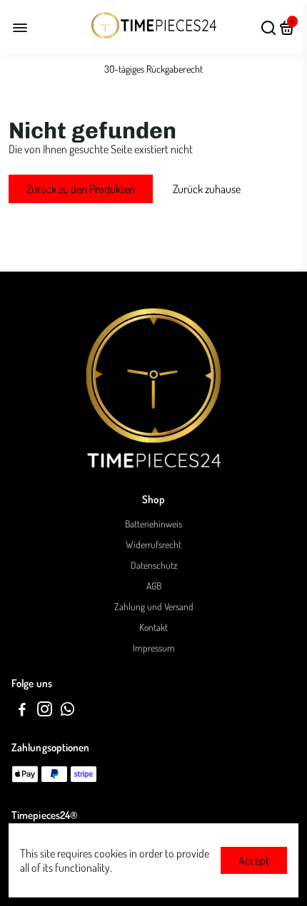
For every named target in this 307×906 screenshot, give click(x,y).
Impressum (154, 648)
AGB (153, 586)
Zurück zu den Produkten (80, 189)
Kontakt (153, 627)
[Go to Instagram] (45, 711)
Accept (253, 860)
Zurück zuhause (207, 189)
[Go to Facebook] (22, 711)
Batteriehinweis (153, 524)
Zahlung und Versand (153, 606)
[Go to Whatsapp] (67, 711)
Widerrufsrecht (153, 544)
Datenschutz (154, 565)
